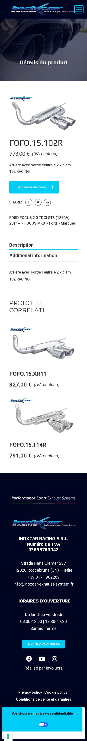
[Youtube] (42, 659)
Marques (68, 223)
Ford (53, 223)
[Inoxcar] (42, 9)
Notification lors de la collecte (32, 735)
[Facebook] (28, 202)
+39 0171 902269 (44, 577)
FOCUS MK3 (34, 223)
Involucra (54, 668)
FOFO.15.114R (27, 444)
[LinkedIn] (47, 202)
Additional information (33, 255)
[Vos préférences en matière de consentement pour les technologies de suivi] (8, 736)
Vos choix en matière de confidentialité (42, 713)
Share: (15, 202)
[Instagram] (54, 659)
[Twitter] (38, 202)
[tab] (43, 245)
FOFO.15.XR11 (28, 373)
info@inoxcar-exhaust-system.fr (43, 584)
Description (21, 245)
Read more (82, 335)
